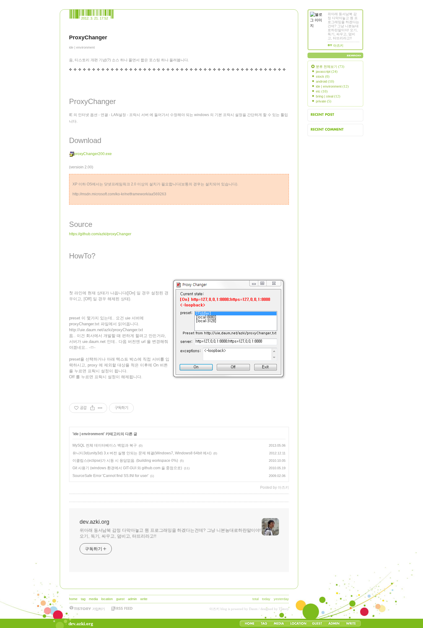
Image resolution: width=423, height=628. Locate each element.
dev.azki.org (80, 623)
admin (132, 599)
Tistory (284, 609)
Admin (334, 623)
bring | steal (328, 96)
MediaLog (279, 623)
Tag (264, 623)
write (143, 599)
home (73, 599)
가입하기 (98, 609)
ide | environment (82, 47)
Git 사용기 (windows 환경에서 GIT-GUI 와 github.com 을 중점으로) (127, 468)
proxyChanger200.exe (93, 154)
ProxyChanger (88, 37)
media (93, 599)
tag (83, 599)
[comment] (71, 498)
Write (351, 623)
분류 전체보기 (330, 66)
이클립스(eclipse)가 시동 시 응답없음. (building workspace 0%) (125, 460)
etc (322, 91)
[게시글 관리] (100, 408)
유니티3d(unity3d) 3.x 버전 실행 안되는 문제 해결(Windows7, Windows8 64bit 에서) (142, 453)
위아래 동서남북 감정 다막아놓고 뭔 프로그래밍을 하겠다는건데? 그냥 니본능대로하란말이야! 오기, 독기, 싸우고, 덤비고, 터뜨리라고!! (170, 533)
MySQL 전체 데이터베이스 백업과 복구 (104, 445)
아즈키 (214, 609)
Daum (253, 609)
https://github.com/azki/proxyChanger (100, 234)
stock (322, 76)
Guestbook (317, 623)
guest (120, 599)
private (323, 101)
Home (249, 623)
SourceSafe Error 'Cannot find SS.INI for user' (110, 476)
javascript (327, 71)
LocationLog (298, 623)
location (107, 599)
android (325, 81)
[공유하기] (92, 408)
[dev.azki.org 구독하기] (122, 608)
